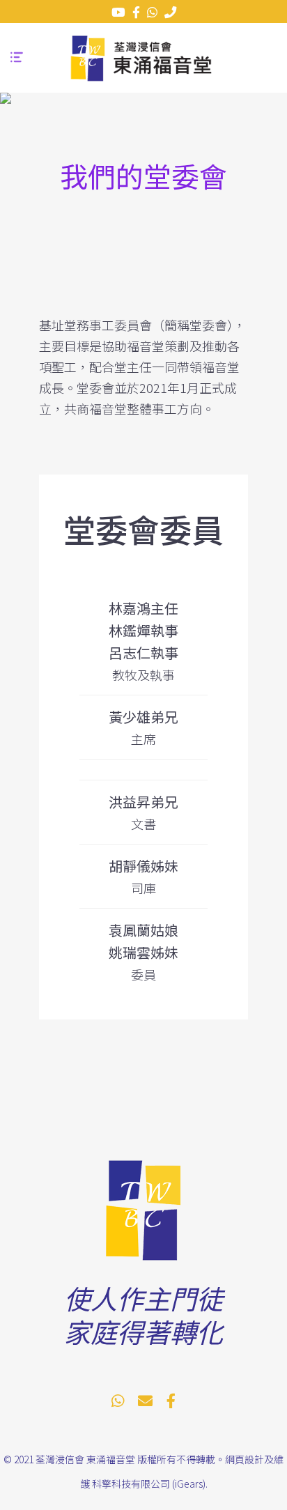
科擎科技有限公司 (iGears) (148, 1483)
